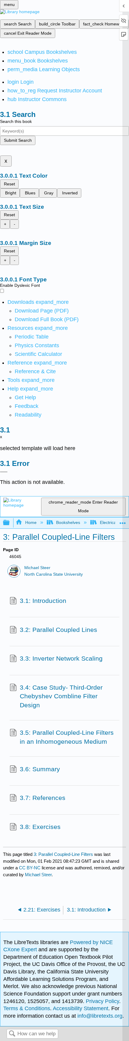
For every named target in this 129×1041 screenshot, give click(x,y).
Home (31, 522)
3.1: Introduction (43, 600)
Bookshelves (68, 522)
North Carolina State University (53, 574)
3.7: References (42, 797)
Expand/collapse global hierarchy (10, 523)
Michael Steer (37, 568)
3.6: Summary (40, 769)
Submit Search (18, 140)
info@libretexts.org (99, 1016)
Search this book (16, 121)
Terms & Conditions (26, 1008)
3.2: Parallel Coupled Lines (58, 629)
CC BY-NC (30, 867)
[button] (26, 406)
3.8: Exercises (40, 826)
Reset (9, 184)
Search (12, 1034)
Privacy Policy (102, 1001)
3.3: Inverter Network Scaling (61, 658)
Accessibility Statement (80, 1008)
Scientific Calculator (38, 354)
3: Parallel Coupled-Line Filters (63, 854)
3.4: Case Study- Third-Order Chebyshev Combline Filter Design (61, 696)
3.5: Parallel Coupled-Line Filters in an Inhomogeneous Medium (67, 737)
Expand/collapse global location (122, 521)
